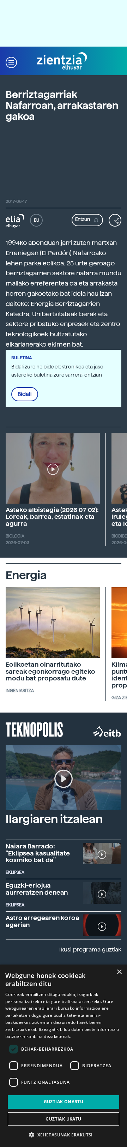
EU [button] (36, 220)
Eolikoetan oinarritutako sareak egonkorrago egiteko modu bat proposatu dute (50, 671)
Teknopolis (34, 728)
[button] (11, 61)
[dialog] (63, 1056)
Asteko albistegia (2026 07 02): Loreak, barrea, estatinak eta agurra (52, 517)
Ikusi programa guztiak (90, 949)
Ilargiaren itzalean (54, 819)
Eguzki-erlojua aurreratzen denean (37, 889)
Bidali (25, 394)
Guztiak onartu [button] (64, 1102)
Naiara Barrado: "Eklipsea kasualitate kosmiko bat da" (38, 853)
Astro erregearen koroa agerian (42, 921)
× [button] (119, 972)
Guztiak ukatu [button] (63, 1119)
